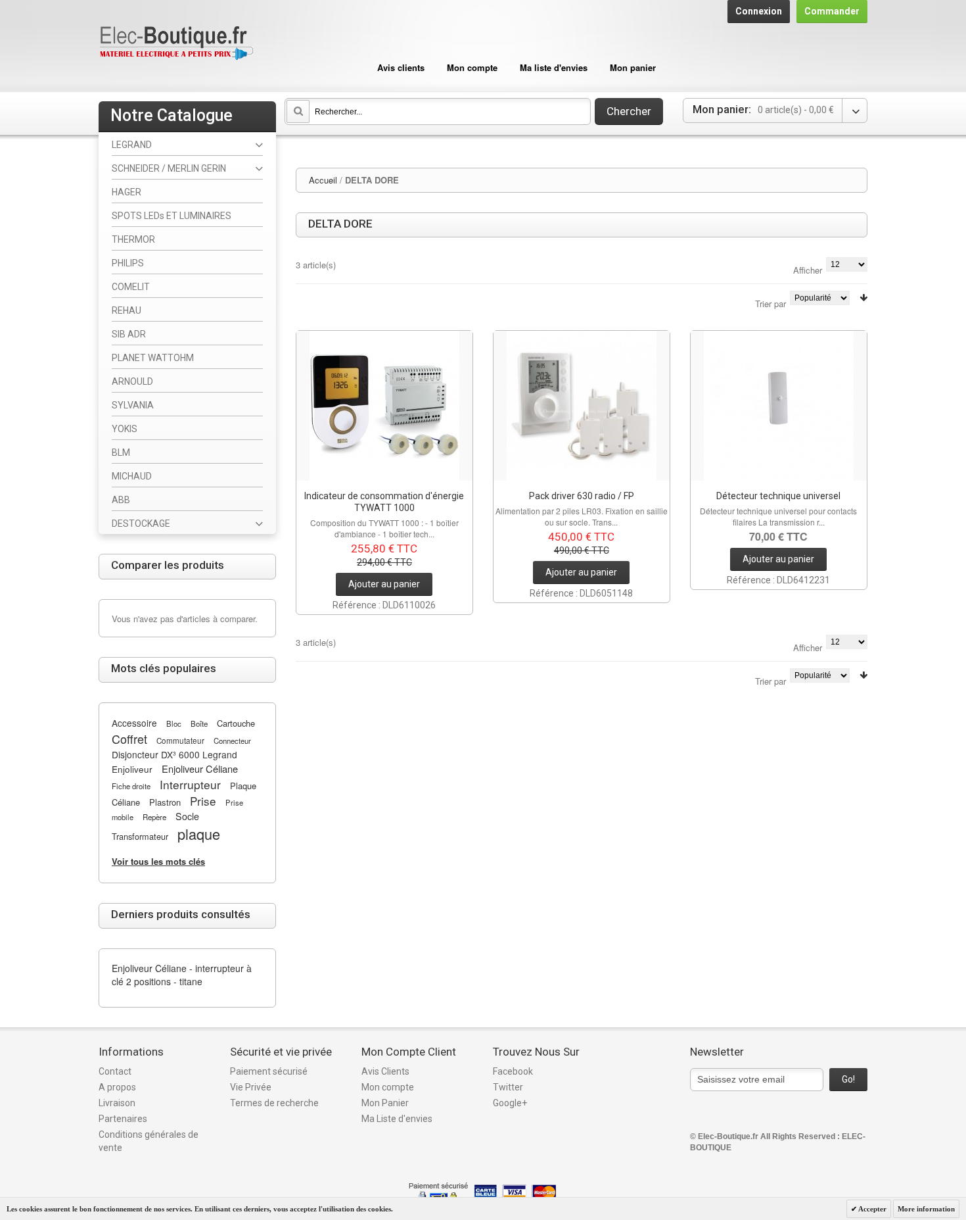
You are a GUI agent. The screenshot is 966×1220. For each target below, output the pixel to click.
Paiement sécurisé (269, 1071)
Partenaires (123, 1118)
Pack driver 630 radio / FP (581, 496)
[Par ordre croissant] (863, 297)
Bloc (173, 723)
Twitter (508, 1087)
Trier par (770, 303)
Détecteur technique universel (778, 496)
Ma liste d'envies (553, 67)
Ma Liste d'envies (396, 1118)
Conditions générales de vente (148, 1141)
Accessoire (134, 722)
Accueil (323, 180)
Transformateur (140, 836)
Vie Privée (250, 1087)
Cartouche (236, 723)
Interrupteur (190, 784)
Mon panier (633, 67)
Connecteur (232, 740)
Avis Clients (385, 1071)
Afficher (807, 270)
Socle (187, 816)
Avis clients (401, 67)
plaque (198, 833)
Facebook (513, 1071)
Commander (832, 11)
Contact (115, 1071)
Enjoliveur (132, 768)
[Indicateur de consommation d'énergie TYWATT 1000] (384, 406)
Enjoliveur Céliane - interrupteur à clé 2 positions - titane (182, 975)
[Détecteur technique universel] (779, 406)
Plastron (165, 802)
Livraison (117, 1103)
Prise (203, 801)
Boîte (199, 723)
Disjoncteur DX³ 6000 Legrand (174, 754)
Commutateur (180, 740)
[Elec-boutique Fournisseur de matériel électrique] (176, 43)
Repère (154, 817)
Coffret (129, 738)
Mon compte (472, 67)
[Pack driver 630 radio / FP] (582, 406)
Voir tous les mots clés (158, 861)
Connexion (758, 11)
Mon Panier (385, 1103)
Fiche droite (131, 786)
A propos (117, 1087)
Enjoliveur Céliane (200, 768)
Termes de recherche (274, 1103)
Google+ (510, 1103)
